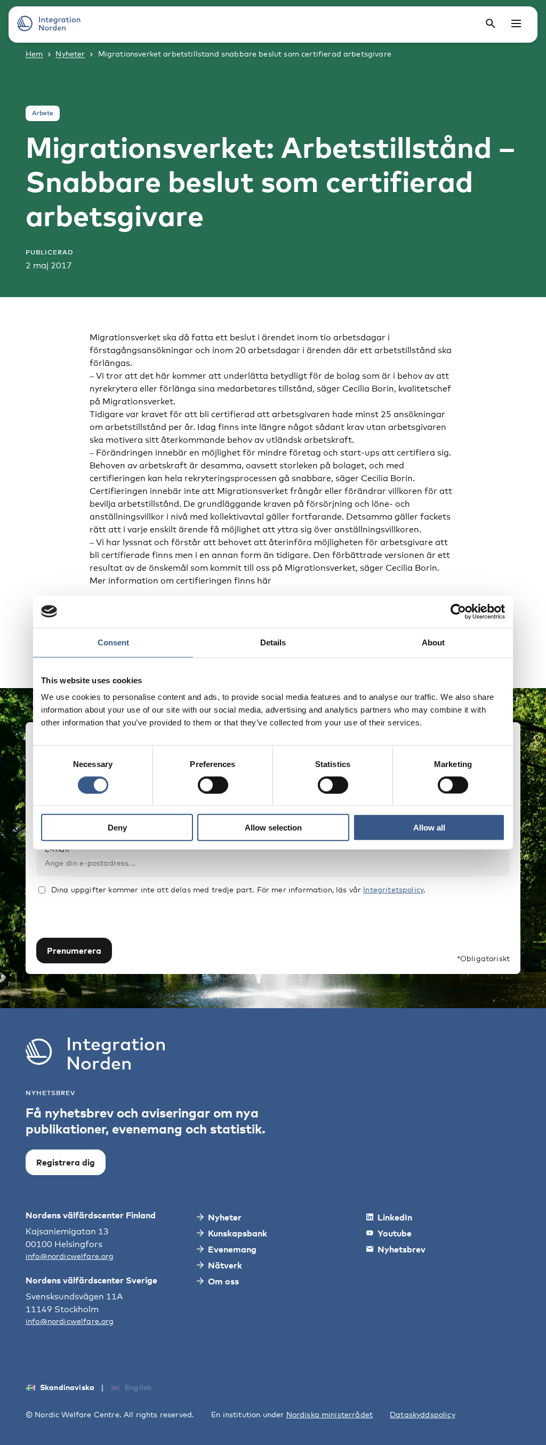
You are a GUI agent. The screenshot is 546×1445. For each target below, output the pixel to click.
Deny (117, 827)
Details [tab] (273, 641)
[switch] (213, 784)
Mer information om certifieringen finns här (180, 581)
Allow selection (273, 827)
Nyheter (70, 53)
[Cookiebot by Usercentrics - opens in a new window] (458, 611)
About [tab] (433, 641)
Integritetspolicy (393, 889)
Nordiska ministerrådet (329, 1414)
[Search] (490, 23)
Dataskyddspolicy (422, 1414)
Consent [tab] (113, 641)
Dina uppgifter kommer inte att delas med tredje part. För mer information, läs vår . (238, 889)
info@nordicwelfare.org (70, 1255)
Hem (34, 53)
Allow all (429, 827)
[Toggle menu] (516, 23)
